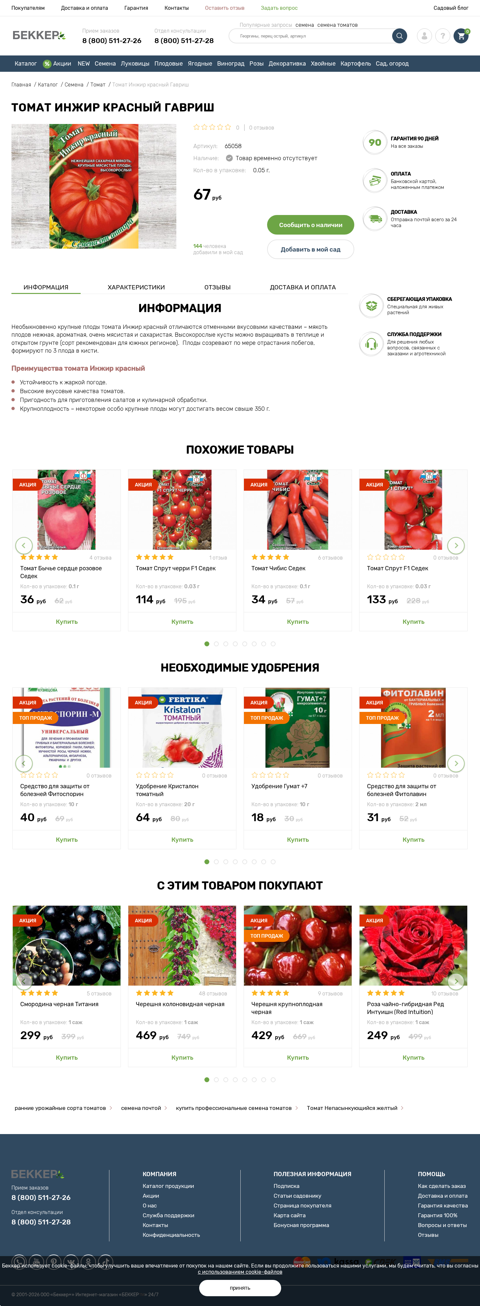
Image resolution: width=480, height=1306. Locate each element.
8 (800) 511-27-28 (184, 40)
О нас (150, 1205)
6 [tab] (254, 643)
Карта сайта (290, 1215)
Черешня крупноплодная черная (287, 1008)
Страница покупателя (302, 1205)
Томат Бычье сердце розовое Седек (61, 572)
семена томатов (337, 25)
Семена (105, 63)
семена (305, 25)
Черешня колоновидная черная (180, 1004)
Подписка (286, 1186)
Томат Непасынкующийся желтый (352, 1108)
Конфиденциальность (171, 1235)
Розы (256, 63)
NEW (84, 63)
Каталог (26, 63)
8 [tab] (273, 643)
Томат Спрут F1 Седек (397, 568)
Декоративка (287, 63)
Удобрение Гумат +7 (279, 786)
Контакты (177, 8)
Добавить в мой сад (311, 249)
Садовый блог (451, 8)
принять (240, 1288)
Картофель (356, 63)
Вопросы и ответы (442, 1225)
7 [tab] (263, 643)
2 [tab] (216, 643)
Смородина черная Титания (59, 1004)
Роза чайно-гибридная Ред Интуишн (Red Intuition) (405, 1008)
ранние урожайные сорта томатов (60, 1108)
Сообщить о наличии (311, 225)
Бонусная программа (301, 1225)
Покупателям (28, 8)
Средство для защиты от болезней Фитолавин (401, 790)
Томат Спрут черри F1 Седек (176, 568)
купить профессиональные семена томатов (234, 1108)
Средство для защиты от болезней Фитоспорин (54, 790)
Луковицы (135, 63)
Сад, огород (392, 63)
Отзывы (217, 287)
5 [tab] (244, 643)
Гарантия (136, 8)
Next (456, 545)
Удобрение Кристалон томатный (167, 790)
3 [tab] (225, 643)
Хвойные (323, 63)
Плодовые (168, 63)
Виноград (231, 63)
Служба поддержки (168, 1215)
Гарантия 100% (437, 1215)
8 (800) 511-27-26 (111, 40)
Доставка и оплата (84, 8)
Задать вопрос (279, 8)
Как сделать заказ (442, 1186)
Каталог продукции (168, 1186)
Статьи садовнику (297, 1195)
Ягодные (200, 63)
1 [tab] (206, 643)
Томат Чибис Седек (278, 568)
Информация (46, 287)
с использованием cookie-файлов (240, 1272)
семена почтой (141, 1108)
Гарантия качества (443, 1205)
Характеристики (136, 287)
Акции (62, 63)
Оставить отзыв (225, 8)
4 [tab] (235, 643)
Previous (24, 545)
